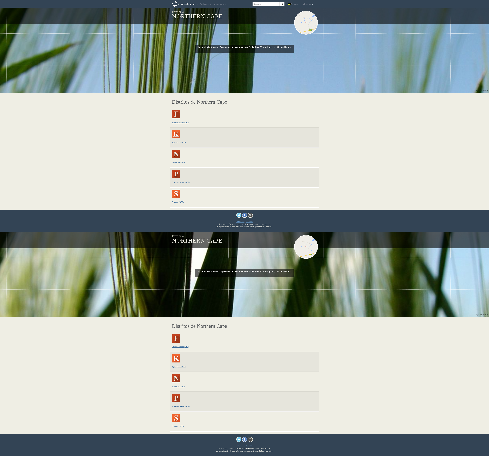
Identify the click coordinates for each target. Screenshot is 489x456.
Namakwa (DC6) (178, 162)
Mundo (308, 4)
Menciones (240, 222)
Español (294, 4)
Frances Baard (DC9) (180, 122)
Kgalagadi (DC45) (179, 142)
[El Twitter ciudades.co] (238, 215)
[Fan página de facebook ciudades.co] (244, 215)
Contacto (249, 222)
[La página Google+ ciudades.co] (250, 215)
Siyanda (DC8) (178, 202)
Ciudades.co (186, 4)
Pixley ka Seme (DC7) (181, 182)
